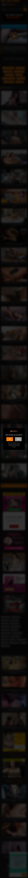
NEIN (18, 439)
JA (10, 439)
